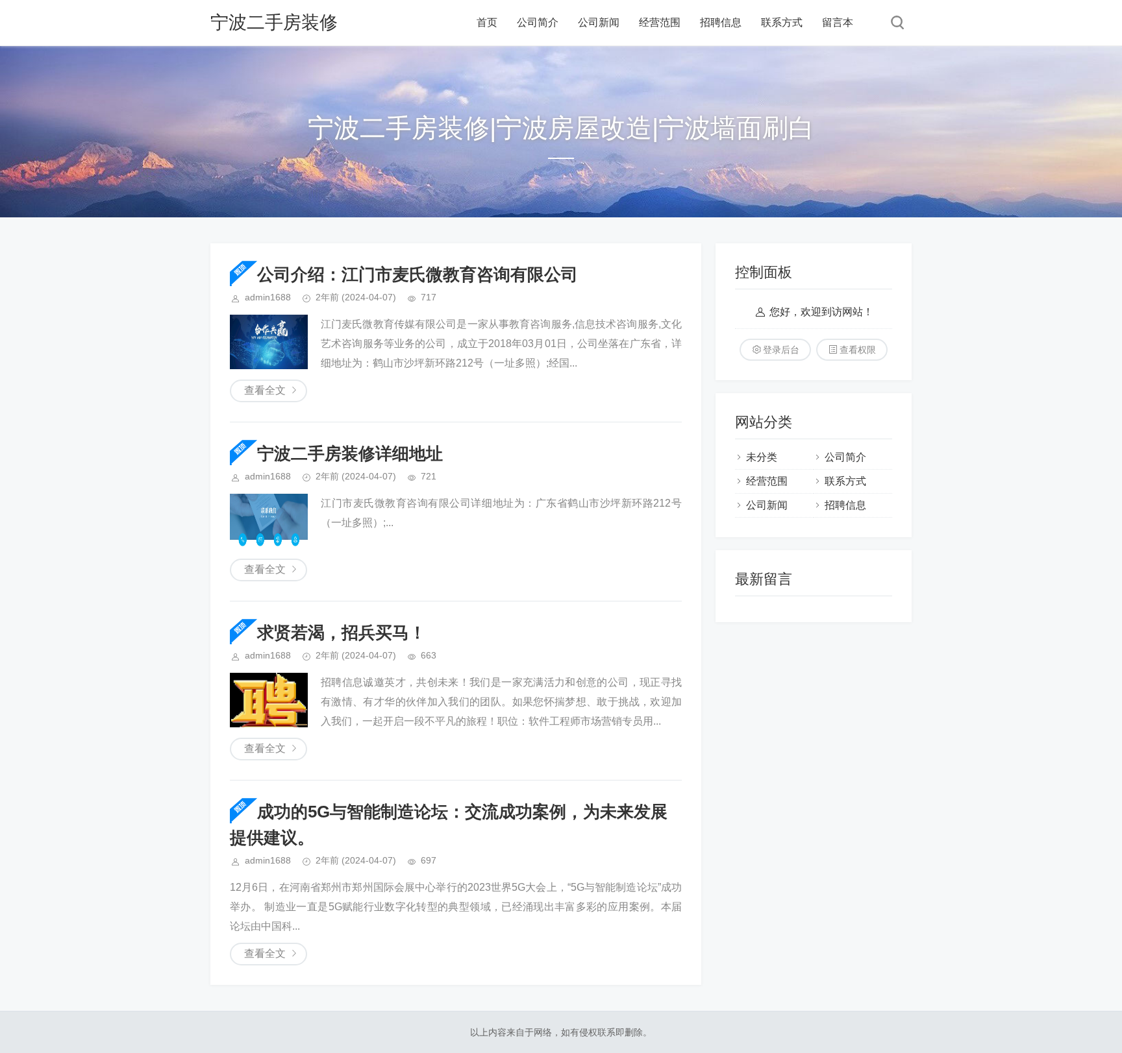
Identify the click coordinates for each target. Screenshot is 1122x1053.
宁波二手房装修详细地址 (350, 453)
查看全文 (265, 390)
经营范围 (659, 22)
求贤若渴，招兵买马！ (341, 632)
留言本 (837, 22)
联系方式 (782, 22)
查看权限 (858, 350)
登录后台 (781, 350)
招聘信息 (721, 22)
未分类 (761, 457)
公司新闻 (598, 22)
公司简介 (537, 22)
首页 (487, 22)
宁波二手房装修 (274, 22)
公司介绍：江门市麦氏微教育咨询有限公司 (417, 274)
